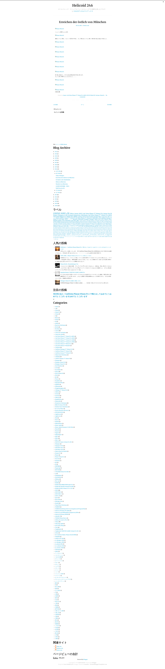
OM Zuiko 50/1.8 (86, 229)
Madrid (56, 229)
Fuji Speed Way (59, 382)
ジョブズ (93, 235)
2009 (56, 203)
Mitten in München (61, 182)
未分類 (91, 226)
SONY (80, 213)
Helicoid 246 (82, 5)
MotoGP (72, 229)
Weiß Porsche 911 (60, 188)
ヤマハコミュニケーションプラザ (71, 236)
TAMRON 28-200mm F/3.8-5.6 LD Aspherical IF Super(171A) (92, 232)
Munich (102, 95)
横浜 (78, 220)
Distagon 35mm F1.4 (105, 220)
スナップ (97, 235)
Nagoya (75, 229)
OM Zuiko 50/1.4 (63, 219)
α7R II (72, 220)
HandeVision (72, 221)
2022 (56, 151)
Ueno (63, 220)
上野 (54, 224)
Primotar (55, 230)
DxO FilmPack (101, 227)
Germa (63, 228)
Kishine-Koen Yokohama (86, 228)
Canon (64, 95)
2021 (56, 153)
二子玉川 (79, 226)
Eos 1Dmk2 (58, 369)
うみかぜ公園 (62, 235)
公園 (88, 236)
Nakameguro (80, 229)
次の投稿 (55, 104)
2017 (56, 162)
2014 (56, 169)
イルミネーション (74, 235)
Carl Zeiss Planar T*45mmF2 (93, 220)
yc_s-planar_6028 (108, 234)
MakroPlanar (61, 229)
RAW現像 (63, 230)
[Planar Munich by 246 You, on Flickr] (59, 28)
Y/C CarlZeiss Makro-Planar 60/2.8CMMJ (102, 225)
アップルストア (68, 235)
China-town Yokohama (93, 227)
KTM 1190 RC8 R (77, 228)
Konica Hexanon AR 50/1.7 (96, 228)
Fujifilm (58, 221)
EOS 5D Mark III (91, 95)
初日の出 (57, 224)
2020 (56, 156)
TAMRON (78, 232)
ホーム (82, 104)
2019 (56, 158)
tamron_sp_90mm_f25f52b (90, 222)
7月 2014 (58, 190)
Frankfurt (83, 224)
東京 (75, 220)
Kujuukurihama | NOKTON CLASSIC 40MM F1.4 (72, 272)
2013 (56, 194)
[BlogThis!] (57, 91)
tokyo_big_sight (85, 234)
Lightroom (109, 228)
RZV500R (67, 230)
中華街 (81, 236)
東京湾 (60, 224)
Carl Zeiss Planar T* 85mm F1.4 (93, 213)
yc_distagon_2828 (62, 226)
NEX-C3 (68, 225)
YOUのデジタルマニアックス (83, 11)
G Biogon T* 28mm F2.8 (91, 224)
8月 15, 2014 (79, 25)
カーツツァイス (86, 235)
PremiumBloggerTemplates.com (98, 664)
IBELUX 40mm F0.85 (80, 221)
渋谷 (54, 237)
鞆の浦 (96, 226)
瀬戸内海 (56, 237)
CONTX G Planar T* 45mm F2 (67, 218)
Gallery (98, 224)
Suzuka (91, 225)
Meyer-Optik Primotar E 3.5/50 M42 (64, 427)
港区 (94, 226)
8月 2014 (58, 173)
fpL (91, 233)
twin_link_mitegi (93, 234)
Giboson (67, 228)
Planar (60, 220)
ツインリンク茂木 (105, 235)
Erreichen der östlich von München (82, 22)
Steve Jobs (67, 232)
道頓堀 (61, 237)
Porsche (110, 229)
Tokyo (72, 213)
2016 (56, 164)
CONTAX (56, 213)
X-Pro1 (82, 222)
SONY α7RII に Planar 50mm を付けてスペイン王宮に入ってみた (75, 255)
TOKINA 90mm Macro (61, 518)
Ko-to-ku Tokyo (104, 224)
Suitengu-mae (73, 232)
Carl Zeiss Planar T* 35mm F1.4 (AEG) (71, 224)
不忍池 (79, 236)
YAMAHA (55, 226)
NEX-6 (96, 218)
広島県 (86, 226)
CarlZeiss (79, 216)
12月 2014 (58, 171)
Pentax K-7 (72, 225)
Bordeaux (59, 227)
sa (92, 233)
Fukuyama (60, 228)
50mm (84, 220)
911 (53, 227)
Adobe (56, 227)
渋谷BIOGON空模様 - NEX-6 (62, 186)
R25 (58, 230)
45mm (100, 226)
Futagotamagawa (65, 221)
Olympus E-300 (63, 215)
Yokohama (68, 220)
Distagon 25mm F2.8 (94, 219)
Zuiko (89, 233)
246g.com (58, 646)
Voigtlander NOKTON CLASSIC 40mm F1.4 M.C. (77, 233)
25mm (80, 220)
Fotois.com (86, 25)
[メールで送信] (55, 91)
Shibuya (87, 225)
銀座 (63, 237)
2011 (56, 199)
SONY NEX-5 (98, 216)
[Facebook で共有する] (59, 91)
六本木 (90, 236)
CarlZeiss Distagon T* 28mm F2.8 (69, 227)
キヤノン (57, 564)
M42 (54, 229)
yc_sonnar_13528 (56, 235)
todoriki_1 (69, 234)
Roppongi (71, 230)
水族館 (106, 236)
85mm (107, 226)
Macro (86, 221)
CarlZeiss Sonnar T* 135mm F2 (63, 353)
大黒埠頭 (102, 236)
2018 (56, 160)
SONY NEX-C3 (109, 230)
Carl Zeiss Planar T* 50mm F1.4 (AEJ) (85, 218)
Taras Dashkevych (68, 664)
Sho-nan (60, 232)
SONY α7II (65, 213)
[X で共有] (58, 91)
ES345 (106, 227)
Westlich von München (62, 184)
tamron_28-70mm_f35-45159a (99, 233)
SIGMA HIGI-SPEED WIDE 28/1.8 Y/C (82, 230)
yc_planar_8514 (108, 222)
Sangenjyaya (82, 225)
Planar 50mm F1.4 (104, 229)
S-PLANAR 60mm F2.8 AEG (62, 471)
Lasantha (86, 664)
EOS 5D (84, 216)
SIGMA (77, 225)
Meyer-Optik (67, 229)
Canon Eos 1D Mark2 (60, 332)
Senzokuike (55, 232)
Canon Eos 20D (105, 216)
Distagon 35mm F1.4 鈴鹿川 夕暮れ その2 (70, 280)
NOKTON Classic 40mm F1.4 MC (95, 221)
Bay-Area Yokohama (78, 219)
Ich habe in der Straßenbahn (63, 179)
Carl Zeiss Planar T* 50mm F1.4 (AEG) (76, 95)
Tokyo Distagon (60, 175)
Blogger (85, 659)
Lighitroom (104, 228)
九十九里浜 (85, 236)
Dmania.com (59, 648)
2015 (56, 167)
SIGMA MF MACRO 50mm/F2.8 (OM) (66, 222)
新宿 (89, 226)
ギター (90, 235)
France (108, 227)
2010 (56, 201)
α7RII (67, 226)
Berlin (57, 218)
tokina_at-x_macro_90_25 (76, 234)
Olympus (55, 220)
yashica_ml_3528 (101, 234)
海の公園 (110, 236)
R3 (59, 230)
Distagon (86, 219)
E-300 (102, 219)
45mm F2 (103, 226)
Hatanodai (71, 228)
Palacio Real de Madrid (95, 229)
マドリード (57, 575)
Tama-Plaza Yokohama (61, 233)
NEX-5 (110, 219)
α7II (100, 218)
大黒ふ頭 (83, 226)
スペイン (100, 235)
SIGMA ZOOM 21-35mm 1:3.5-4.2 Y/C (98, 230)
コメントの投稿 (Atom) (61, 144)
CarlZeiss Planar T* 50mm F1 (82, 227)
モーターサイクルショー (59, 236)
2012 (56, 197)
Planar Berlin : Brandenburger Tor (69, 264)
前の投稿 (109, 104)
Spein (63, 232)
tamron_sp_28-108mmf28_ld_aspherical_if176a (67, 512)
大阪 (93, 236)
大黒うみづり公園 (97, 236)
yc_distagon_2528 (100, 222)
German (97, 95)
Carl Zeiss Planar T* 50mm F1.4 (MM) (65, 216)
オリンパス (80, 235)
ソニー (70, 219)
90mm (110, 226)
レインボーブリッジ (73, 226)
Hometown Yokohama (80, 215)
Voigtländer (77, 222)
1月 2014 (58, 192)
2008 (56, 205)
